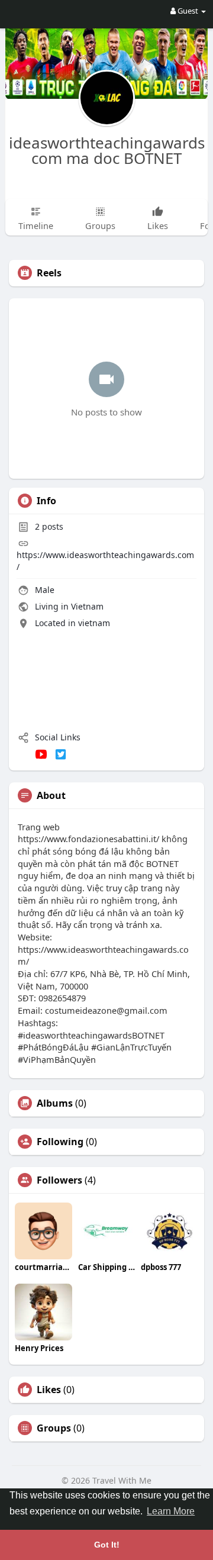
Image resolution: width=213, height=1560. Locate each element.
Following (60, 1141)
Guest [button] (188, 10)
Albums (55, 1103)
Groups (54, 1428)
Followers (59, 1180)
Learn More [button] (171, 1511)
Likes (49, 1389)
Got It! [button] (107, 1544)
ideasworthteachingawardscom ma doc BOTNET (107, 150)
